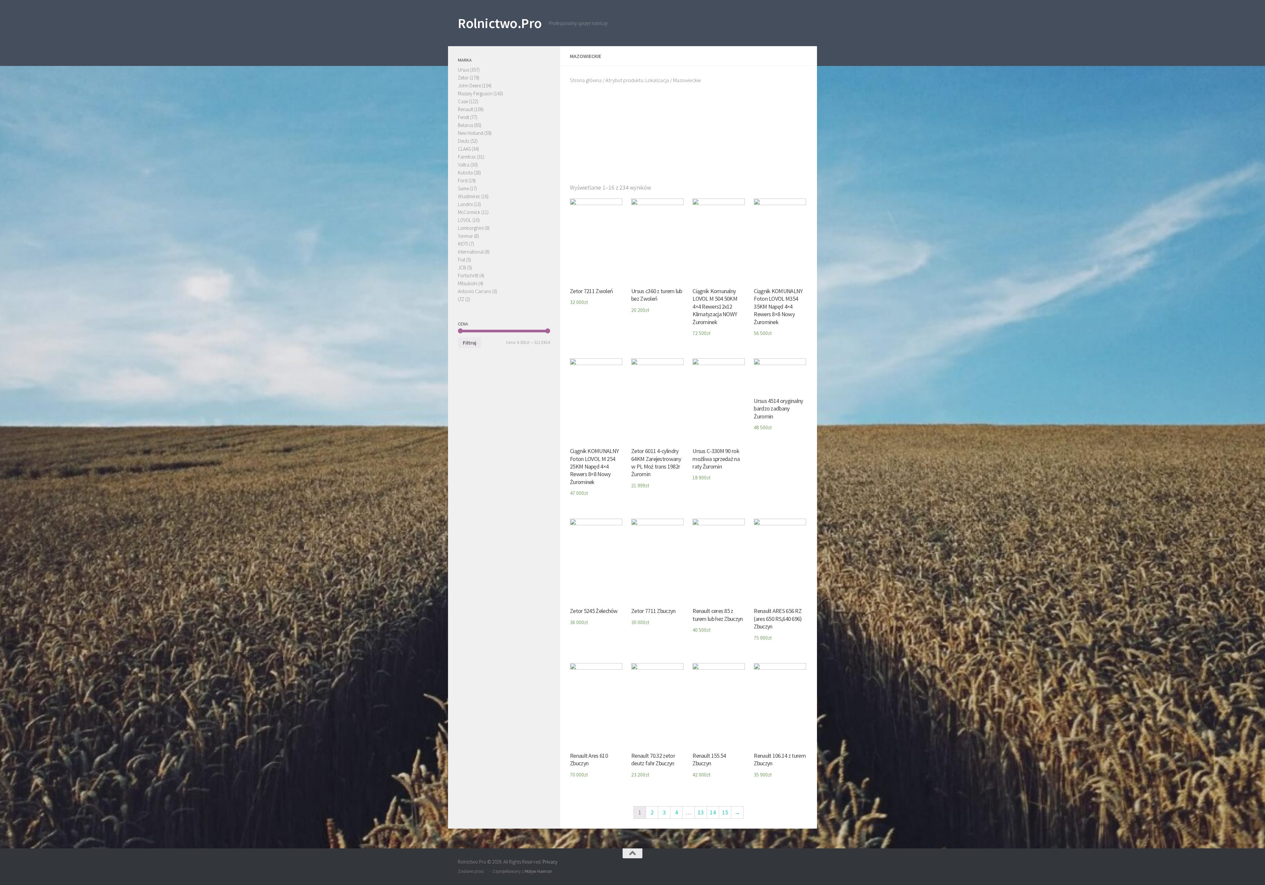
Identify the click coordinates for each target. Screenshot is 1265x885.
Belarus (465, 125)
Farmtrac (467, 157)
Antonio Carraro (474, 291)
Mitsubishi (467, 283)
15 (725, 812)
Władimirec (469, 196)
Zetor (463, 78)
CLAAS (464, 149)
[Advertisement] (688, 137)
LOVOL (464, 220)
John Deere (469, 85)
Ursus (463, 70)
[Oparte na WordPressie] (487, 871)
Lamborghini (471, 228)
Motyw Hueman (538, 871)
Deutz (463, 141)
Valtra (463, 165)
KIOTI (463, 244)
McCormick (469, 212)
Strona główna (586, 80)
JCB (462, 267)
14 (713, 812)
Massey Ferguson (475, 93)
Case (463, 101)
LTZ (461, 299)
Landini (465, 204)
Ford (462, 180)
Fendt (463, 117)
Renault (465, 109)
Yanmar (465, 236)
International (471, 252)
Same (463, 188)
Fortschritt (468, 275)
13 (701, 812)
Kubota (465, 172)
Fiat (461, 260)
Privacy (550, 862)
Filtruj (469, 343)
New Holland (470, 133)
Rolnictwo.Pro (500, 23)
